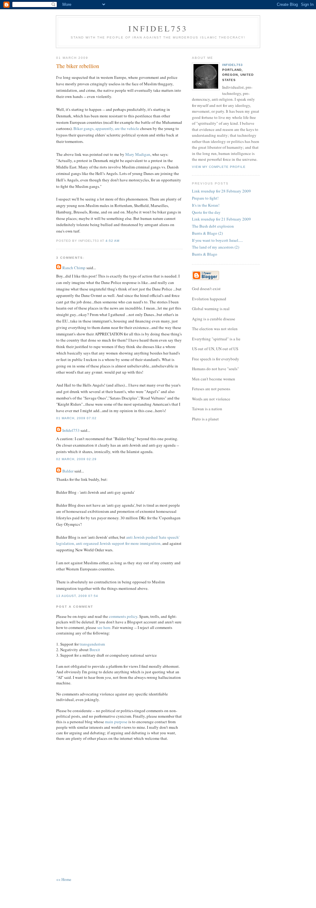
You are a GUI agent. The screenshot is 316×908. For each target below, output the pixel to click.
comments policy (123, 616)
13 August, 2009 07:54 (77, 596)
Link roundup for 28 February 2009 (221, 191)
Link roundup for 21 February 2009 (221, 219)
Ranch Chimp (73, 267)
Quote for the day (206, 212)
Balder (67, 471)
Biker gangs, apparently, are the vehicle (106, 128)
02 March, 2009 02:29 (76, 459)
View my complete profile (219, 166)
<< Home (63, 879)
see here (103, 627)
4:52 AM (112, 240)
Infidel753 (158, 28)
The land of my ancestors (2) (215, 247)
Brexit (94, 649)
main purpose (116, 721)
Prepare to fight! (205, 198)
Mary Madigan (137, 154)
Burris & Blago (204, 254)
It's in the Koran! (205, 205)
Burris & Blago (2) (207, 233)
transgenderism (92, 644)
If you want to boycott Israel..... (217, 240)
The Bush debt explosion (213, 226)
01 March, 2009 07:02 (76, 418)
